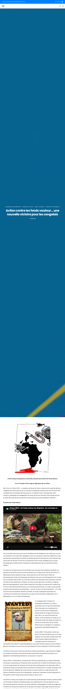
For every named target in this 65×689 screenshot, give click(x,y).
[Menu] (62, 6)
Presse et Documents (53, 206)
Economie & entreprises (13, 206)
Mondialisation (28, 206)
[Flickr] (62, 1)
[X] (55, 1)
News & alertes (39, 206)
